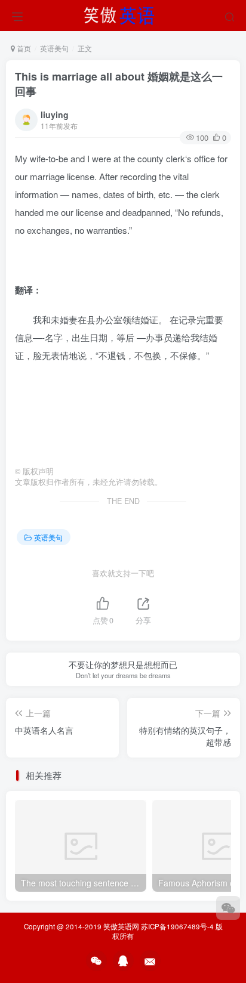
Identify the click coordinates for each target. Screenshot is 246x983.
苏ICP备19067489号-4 (177, 926)
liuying (55, 114)
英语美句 (54, 48)
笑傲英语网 (121, 926)
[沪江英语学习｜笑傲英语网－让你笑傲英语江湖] (123, 13)
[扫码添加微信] (228, 908)
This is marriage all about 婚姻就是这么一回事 (119, 84)
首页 (23, 48)
